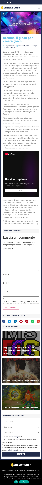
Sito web (6, 291)
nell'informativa (12, 450)
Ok (16, 482)
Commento (8, 249)
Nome (6, 275)
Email (6, 283)
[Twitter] (7, 2)
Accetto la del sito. (13, 437)
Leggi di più (24, 482)
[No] (38, 478)
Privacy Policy (14, 437)
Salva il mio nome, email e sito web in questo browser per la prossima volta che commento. (21, 302)
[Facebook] (4, 2)
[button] (39, 7)
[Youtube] (10, 2)
